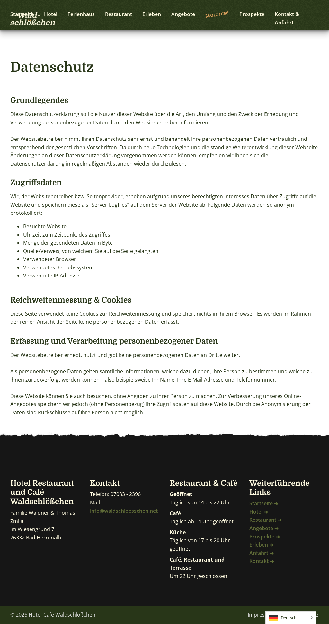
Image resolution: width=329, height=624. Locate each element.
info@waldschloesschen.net (124, 510)
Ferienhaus (81, 14)
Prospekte (251, 14)
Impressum (261, 614)
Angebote (183, 14)
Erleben (151, 14)
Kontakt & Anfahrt (287, 18)
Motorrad (217, 14)
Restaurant (118, 14)
